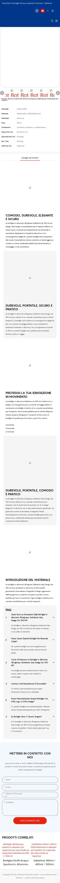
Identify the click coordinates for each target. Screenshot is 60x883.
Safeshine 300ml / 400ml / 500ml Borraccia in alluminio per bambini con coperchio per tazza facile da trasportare (44, 862)
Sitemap (19, 878)
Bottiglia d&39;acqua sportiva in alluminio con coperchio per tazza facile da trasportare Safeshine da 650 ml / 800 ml (16, 862)
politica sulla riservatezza (34, 878)
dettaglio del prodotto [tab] (30, 158)
